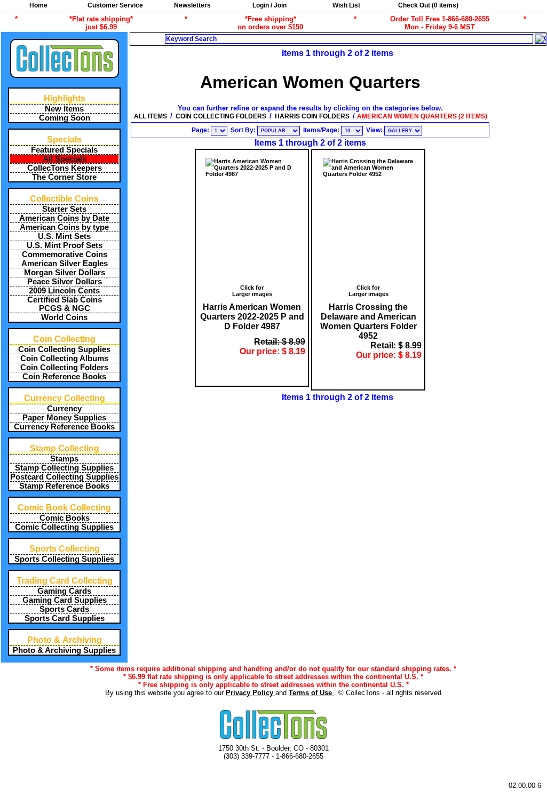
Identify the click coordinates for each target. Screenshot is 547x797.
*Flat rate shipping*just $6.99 (101, 23)
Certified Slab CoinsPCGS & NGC (64, 304)
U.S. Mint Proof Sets (64, 245)
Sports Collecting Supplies (64, 559)
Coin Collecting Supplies (64, 349)
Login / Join (269, 5)
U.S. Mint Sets (64, 236)
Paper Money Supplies (64, 417)
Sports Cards (64, 609)
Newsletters (192, 5)
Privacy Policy (250, 693)
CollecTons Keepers (64, 168)
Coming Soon (64, 118)
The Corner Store (64, 177)
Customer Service (115, 5)
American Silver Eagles (64, 263)
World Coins (64, 317)
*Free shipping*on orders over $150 (270, 23)
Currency (64, 408)
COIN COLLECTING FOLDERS (221, 116)
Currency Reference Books (64, 427)
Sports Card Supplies (65, 618)
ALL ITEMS (150, 116)
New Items (64, 109)
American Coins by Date (64, 218)
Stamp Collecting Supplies (64, 468)
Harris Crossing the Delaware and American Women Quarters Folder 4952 (368, 321)
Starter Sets (64, 209)
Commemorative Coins (64, 254)
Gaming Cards (64, 591)
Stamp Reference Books (64, 486)
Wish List (346, 5)
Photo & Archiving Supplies (64, 650)
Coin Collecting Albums (64, 358)
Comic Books (64, 518)
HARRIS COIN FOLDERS (312, 116)
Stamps (64, 459)
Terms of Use (311, 693)
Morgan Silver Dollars (64, 272)
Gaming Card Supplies (64, 600)
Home (38, 5)
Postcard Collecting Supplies (64, 477)
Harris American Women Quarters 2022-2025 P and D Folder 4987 (252, 316)
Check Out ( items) (427, 5)
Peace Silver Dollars (64, 281)
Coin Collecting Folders (64, 367)
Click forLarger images (252, 290)
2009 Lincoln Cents (64, 290)
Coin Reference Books (64, 376)
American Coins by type (64, 227)
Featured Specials (64, 150)
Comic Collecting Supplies (64, 527)
